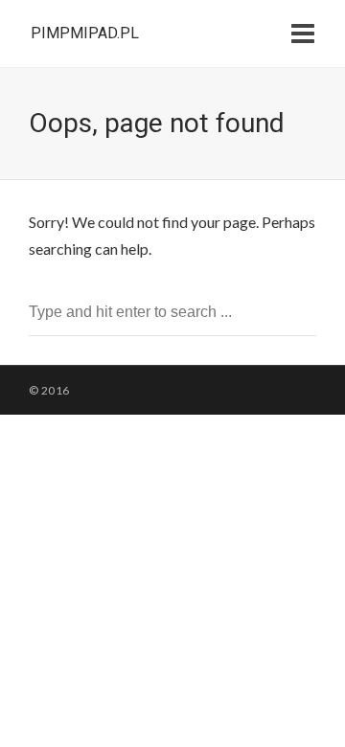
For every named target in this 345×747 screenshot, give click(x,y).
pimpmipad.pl (85, 33)
